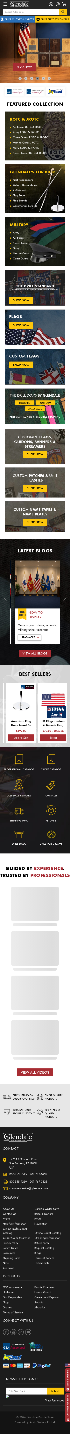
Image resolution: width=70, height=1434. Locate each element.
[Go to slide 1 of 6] (20, 78)
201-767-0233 (38, 1174)
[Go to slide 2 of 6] (25, 78)
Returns (51, 820)
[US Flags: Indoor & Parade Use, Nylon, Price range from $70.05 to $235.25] (42, 700)
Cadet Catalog (51, 769)
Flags (6, 1302)
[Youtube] (28, 1332)
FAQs (37, 1218)
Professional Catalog (19, 769)
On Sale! (51, 795)
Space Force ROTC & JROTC (30, 152)
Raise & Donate (67, 1378)
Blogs (37, 1252)
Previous (5, 599)
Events (6, 1218)
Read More (25, 637)
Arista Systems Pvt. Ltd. (42, 1422)
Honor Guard (42, 1292)
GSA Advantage (12, 1287)
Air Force (18, 237)
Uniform (45, 402)
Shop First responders (54, 19)
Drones (7, 1307)
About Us (8, 1208)
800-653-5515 (18, 1174)
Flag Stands (20, 200)
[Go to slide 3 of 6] (31, 78)
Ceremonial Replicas (46, 1297)
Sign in (58, 5)
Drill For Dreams (51, 843)
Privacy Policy (10, 1242)
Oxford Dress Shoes (25, 184)
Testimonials (41, 1263)
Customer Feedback (67, 1405)
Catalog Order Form (46, 1208)
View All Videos (35, 1072)
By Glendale (49, 395)
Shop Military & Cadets (19, 19)
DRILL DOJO (19, 843)
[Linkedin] (21, 1332)
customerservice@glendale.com (28, 1188)
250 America (20, 190)
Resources (9, 1252)
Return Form (41, 1242)
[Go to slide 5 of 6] (43, 78)
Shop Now (24, 67)
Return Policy (10, 1247)
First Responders (23, 179)
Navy (16, 248)
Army (16, 232)
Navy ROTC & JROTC (26, 147)
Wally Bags (35, 408)
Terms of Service (44, 1257)
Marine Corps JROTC (26, 142)
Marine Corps (21, 253)
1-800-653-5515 (51, 4)
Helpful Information (14, 1223)
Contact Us (9, 1213)
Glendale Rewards (19, 795)
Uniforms (8, 1292)
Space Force (20, 242)
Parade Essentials (44, 1287)
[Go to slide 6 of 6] (49, 78)
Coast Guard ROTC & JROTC (30, 137)
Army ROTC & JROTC (26, 132)
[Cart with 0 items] (64, 6)
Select (42, 737)
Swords (38, 1302)
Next (64, 599)
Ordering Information (47, 1237)
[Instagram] (13, 1332)
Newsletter (40, 1223)
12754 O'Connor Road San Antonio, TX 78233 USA (23, 1163)
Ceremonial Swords (25, 205)
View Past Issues (54, 1400)
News (6, 1263)
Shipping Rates (11, 1257)
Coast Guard (20, 258)
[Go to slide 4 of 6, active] (37, 78)
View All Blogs (35, 653)
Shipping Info (19, 820)
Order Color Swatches (16, 1237)
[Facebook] (6, 1332)
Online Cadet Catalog (47, 1232)
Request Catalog (44, 1247)
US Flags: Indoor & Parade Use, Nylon (42, 723)
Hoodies (24, 402)
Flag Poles (19, 195)
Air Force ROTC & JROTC (28, 126)
